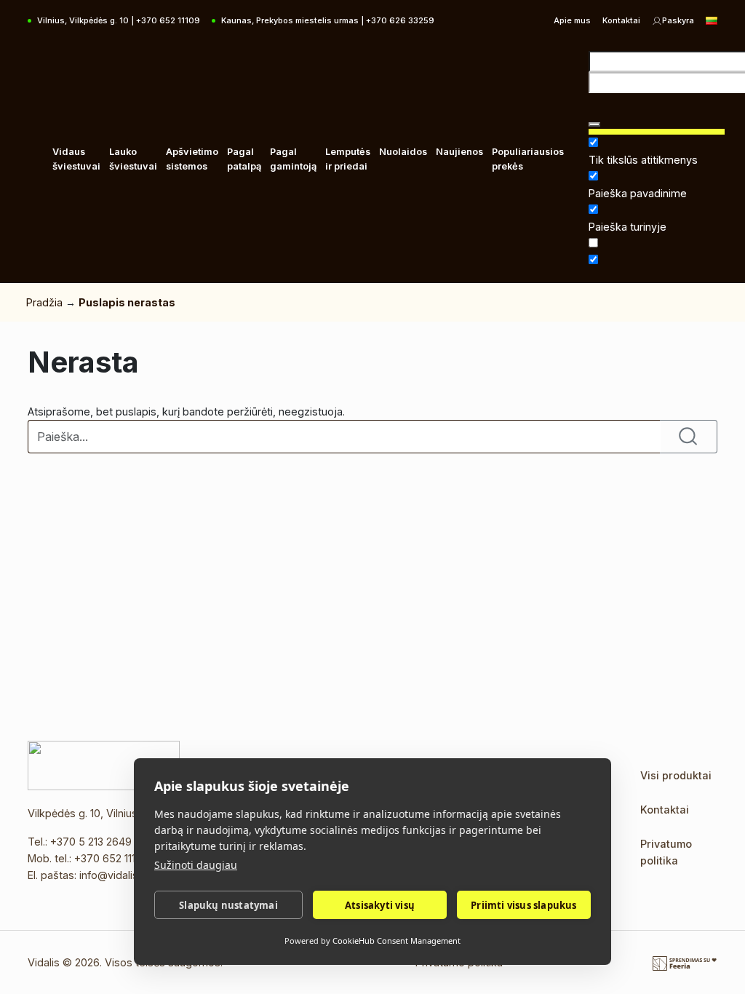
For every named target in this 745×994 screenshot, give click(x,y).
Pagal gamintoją (293, 159)
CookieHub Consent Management (396, 940)
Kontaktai (621, 20)
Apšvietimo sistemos (192, 159)
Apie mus (572, 20)
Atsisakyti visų (380, 905)
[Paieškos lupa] (594, 124)
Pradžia (44, 302)
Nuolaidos (403, 151)
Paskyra (678, 20)
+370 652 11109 (111, 858)
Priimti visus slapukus (523, 905)
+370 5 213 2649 (91, 841)
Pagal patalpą (244, 159)
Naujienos (459, 151)
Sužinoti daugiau (195, 865)
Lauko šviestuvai (133, 159)
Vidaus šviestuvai (76, 159)
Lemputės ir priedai (347, 159)
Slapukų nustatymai (228, 905)
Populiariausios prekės (528, 159)
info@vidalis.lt (112, 875)
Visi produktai (676, 775)
